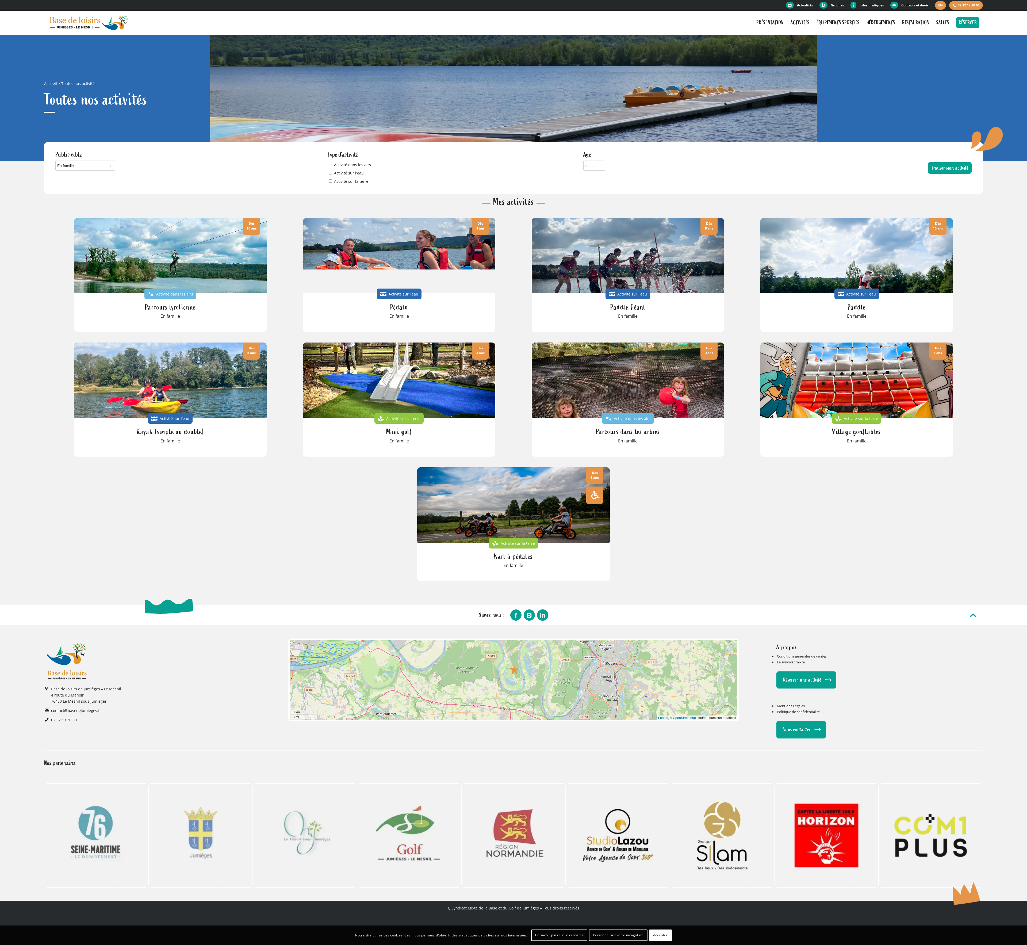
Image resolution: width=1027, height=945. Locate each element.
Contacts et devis (915, 5)
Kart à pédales (513, 556)
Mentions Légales (791, 705)
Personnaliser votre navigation (618, 935)
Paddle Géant (628, 307)
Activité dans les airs (352, 164)
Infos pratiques (872, 5)
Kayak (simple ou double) (170, 431)
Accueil (50, 83)
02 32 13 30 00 (969, 5)
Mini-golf (399, 431)
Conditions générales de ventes (802, 656)
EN (940, 5)
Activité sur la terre (351, 181)
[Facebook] (516, 615)
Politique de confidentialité (798, 711)
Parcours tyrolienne (170, 307)
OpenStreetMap (684, 717)
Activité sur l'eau (349, 173)
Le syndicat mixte (791, 662)
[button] (514, 669)
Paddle (857, 307)
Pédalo (399, 307)
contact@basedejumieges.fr (76, 710)
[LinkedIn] (542, 615)
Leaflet (663, 717)
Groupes (837, 5)
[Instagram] (529, 615)
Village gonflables (856, 431)
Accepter (660, 935)
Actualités (805, 5)
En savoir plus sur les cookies (559, 935)
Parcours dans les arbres (628, 431)
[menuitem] (801, 5)
